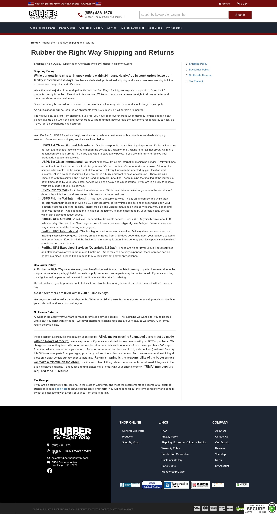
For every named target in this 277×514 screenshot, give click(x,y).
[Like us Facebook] (49, 471)
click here (61, 388)
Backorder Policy (199, 69)
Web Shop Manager (123, 509)
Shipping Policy (198, 63)
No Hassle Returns (200, 75)
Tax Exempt (196, 81)
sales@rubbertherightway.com (70, 458)
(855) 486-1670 (61, 445)
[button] (195, 15)
